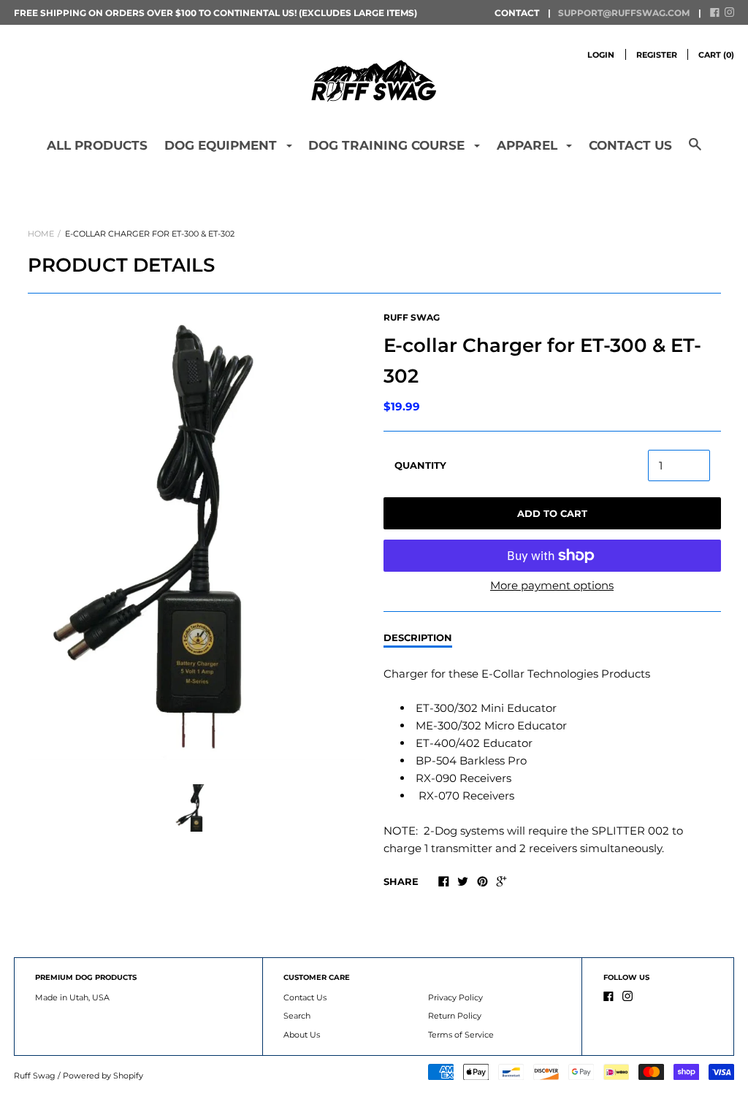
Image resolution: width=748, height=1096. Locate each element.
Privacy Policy (455, 997)
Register (656, 55)
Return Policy (454, 1016)
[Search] (695, 151)
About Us (301, 1035)
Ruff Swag (411, 317)
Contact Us (630, 145)
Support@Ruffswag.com (624, 12)
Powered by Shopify (103, 1075)
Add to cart (552, 513)
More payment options (552, 585)
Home (41, 234)
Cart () (716, 55)
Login (600, 55)
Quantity (420, 465)
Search (296, 1016)
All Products (97, 145)
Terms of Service (461, 1035)
